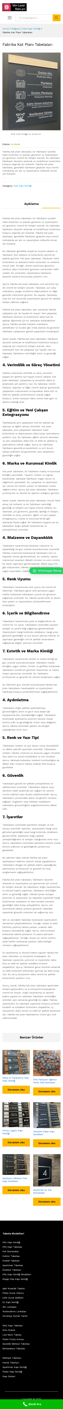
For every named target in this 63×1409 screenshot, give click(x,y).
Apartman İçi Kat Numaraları (42, 1191)
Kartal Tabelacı (10, 1362)
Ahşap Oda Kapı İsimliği (15, 1279)
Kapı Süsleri (8, 1376)
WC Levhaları (9, 1307)
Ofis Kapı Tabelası (12, 1247)
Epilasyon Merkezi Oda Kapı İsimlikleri (14, 1179)
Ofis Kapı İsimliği (11, 1242)
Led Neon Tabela (11, 1334)
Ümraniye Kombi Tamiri (14, 1316)
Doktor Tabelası (11, 1256)
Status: (6, 144)
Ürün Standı (8, 1330)
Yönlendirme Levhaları (14, 1311)
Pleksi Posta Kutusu (13, 1339)
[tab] (31, 205)
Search (57, 17)
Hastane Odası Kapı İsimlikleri (43, 1133)
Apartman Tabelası (12, 1265)
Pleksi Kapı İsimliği (12, 1371)
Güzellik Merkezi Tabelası (16, 1343)
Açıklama (31, 203)
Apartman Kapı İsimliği (14, 1367)
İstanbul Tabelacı (11, 1270)
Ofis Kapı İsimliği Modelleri (16, 1274)
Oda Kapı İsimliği (23, 185)
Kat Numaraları (10, 1251)
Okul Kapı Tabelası (12, 1325)
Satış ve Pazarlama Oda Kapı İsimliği (15, 1079)
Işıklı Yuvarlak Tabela (13, 1288)
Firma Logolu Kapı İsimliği (12, 1132)
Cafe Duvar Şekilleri (12, 1297)
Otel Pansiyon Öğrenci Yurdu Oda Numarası (45, 1081)
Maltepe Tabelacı (11, 1358)
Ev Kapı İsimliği (10, 1302)
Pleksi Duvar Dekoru (13, 1293)
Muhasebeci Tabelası (13, 1348)
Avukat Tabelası (11, 1260)
